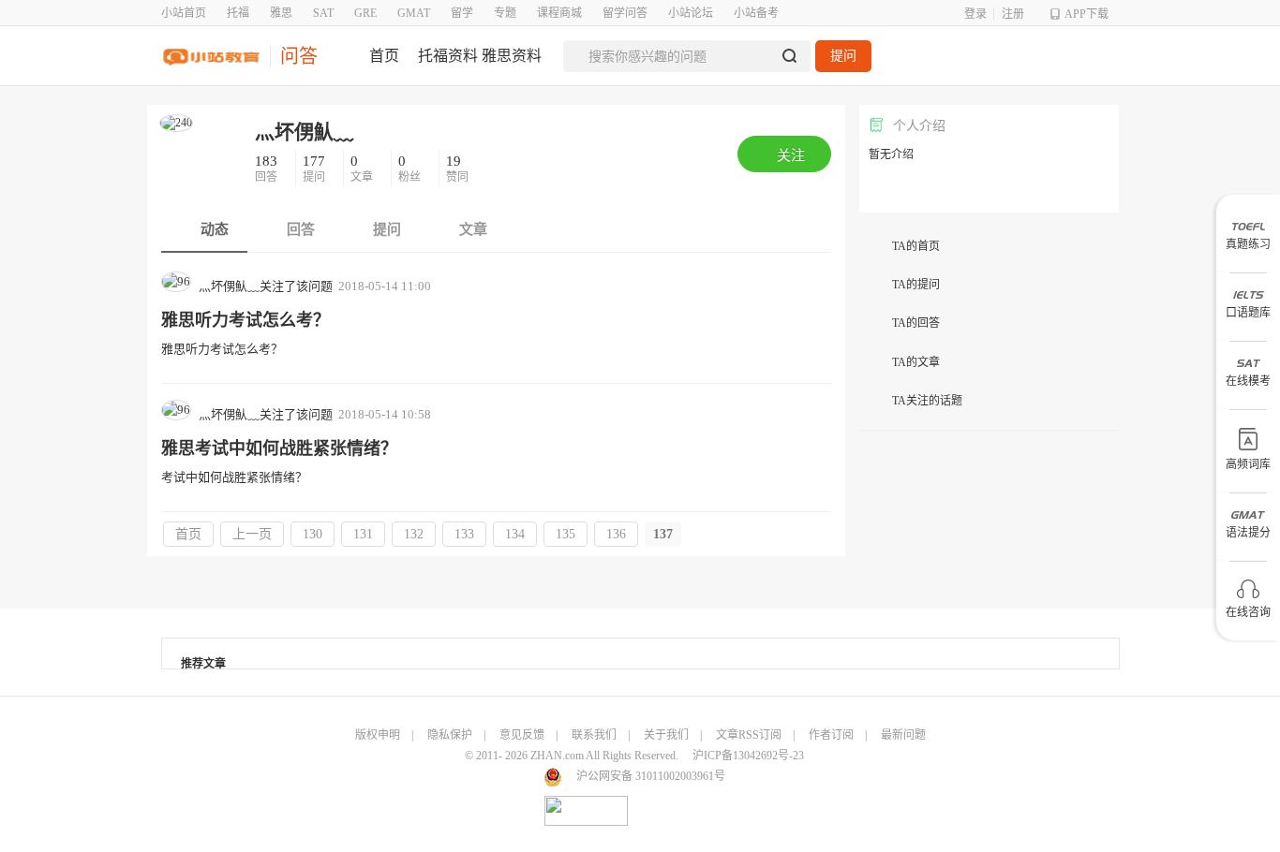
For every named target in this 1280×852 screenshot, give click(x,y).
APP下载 (1086, 14)
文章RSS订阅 (748, 735)
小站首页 (183, 13)
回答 (267, 169)
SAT (323, 13)
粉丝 (411, 169)
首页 (188, 534)
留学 (462, 13)
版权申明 (377, 735)
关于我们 (666, 735)
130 (312, 534)
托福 (238, 13)
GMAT (413, 13)
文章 (363, 169)
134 (515, 534)
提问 (843, 56)
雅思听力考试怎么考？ (245, 320)
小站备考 (756, 13)
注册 (1013, 14)
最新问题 (903, 735)
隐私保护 (449, 735)
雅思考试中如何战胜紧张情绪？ (279, 448)
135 (565, 534)
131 (363, 534)
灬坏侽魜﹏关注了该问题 (266, 286)
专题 (505, 13)
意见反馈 (521, 735)
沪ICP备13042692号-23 (748, 755)
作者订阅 (831, 735)
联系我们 (594, 735)
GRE (365, 13)
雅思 (281, 13)
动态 (213, 229)
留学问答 (625, 13)
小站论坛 (690, 13)
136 (616, 534)
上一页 (252, 534)
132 (414, 534)
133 (464, 534)
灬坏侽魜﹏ (304, 132)
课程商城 (559, 13)
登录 (975, 14)
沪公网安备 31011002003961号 (650, 776)
